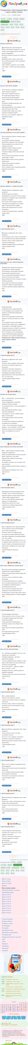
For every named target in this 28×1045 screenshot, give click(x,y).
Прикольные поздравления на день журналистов (13, 996)
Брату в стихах (6, 879)
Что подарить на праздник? (9, 1024)
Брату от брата (6, 881)
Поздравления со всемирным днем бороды (15, 989)
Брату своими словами (8, 888)
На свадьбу (5, 928)
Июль (19, 1018)
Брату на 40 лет (6, 912)
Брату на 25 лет (6, 897)
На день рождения (7, 919)
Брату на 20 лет (6, 894)
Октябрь (4, 1016)
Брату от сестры (6, 883)
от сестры (15, 18)
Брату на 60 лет (6, 910)
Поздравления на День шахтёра (13, 981)
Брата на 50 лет (6, 906)
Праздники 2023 (6, 1023)
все (2, 34)
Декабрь (14, 1016)
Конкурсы (5, 943)
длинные (9, 34)
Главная (3, 15)
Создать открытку (6, 76)
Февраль (23, 1016)
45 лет (7, 27)
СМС (3, 939)
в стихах (3, 18)
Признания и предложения (10, 932)
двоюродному (4, 24)
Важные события (7, 921)
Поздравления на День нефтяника (13, 993)
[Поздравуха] (3, 3)
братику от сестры (15, 21)
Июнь (15, 1018)
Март (4, 1018)
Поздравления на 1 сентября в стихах (14, 986)
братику (22, 18)
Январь (18, 1016)
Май (12, 1018)
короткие (16, 34)
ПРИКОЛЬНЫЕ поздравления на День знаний (14, 984)
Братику (4, 885)
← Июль (10, 1013)
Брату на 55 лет (6, 908)
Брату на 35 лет (6, 901)
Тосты (4, 941)
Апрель (8, 1018)
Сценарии (5, 950)
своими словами (5, 21)
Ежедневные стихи (7, 930)
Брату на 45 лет (6, 903)
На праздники (6, 925)
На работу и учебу (7, 923)
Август (14, 1001)
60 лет (22, 27)
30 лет (21, 24)
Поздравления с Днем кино (12, 979)
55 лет (17, 27)
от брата (9, 18)
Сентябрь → (16, 1013)
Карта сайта (8, 1040)
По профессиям (6, 934)
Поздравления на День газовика (13, 991)
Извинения (5, 948)
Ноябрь (9, 1016)
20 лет (11, 24)
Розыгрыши (5, 946)
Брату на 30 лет (6, 899)
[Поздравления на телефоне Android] (14, 963)
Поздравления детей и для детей (11, 937)
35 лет (2, 27)
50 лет (12, 27)
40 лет (2, 30)
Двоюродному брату (8, 892)
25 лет (16, 24)
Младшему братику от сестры (10, 890)
